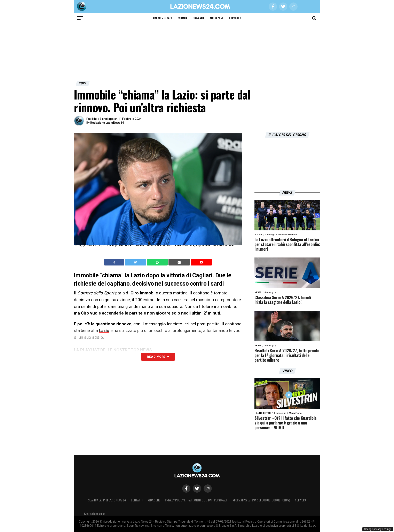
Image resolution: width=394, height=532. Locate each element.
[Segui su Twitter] (197, 488)
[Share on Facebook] (114, 262)
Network (300, 500)
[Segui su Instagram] (208, 488)
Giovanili (198, 18)
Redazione (154, 500)
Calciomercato (163, 18)
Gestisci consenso (94, 513)
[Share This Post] (158, 262)
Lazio (104, 330)
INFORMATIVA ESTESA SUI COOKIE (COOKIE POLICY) (261, 500)
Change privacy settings (378, 529)
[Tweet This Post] (136, 262)
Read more (156, 357)
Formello (235, 18)
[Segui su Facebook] (186, 488)
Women (182, 18)
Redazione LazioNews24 (107, 122)
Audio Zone (216, 18)
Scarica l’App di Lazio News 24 (107, 500)
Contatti (137, 500)
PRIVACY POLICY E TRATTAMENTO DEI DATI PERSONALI (196, 500)
